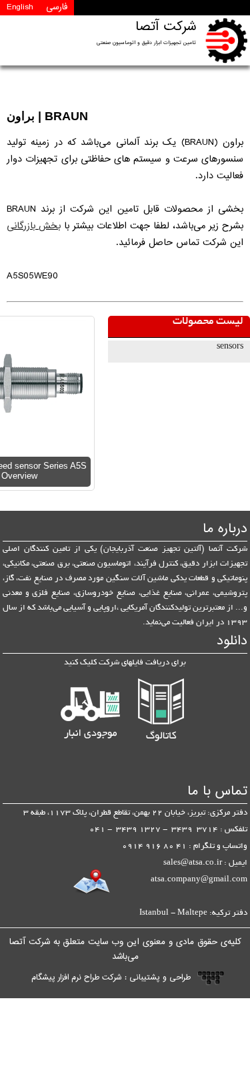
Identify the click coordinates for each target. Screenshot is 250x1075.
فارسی (56, 7)
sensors (230, 347)
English (20, 7)
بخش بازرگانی (34, 226)
